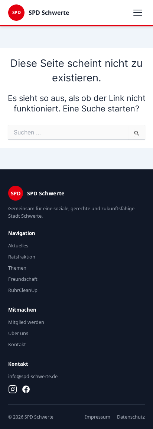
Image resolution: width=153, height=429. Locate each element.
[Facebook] (26, 389)
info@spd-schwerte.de (33, 376)
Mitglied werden (26, 322)
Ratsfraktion (21, 256)
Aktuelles (18, 245)
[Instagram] (12, 389)
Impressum (97, 416)
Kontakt (17, 344)
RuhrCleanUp (23, 290)
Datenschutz (131, 416)
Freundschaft (23, 279)
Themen (17, 267)
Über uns (18, 333)
